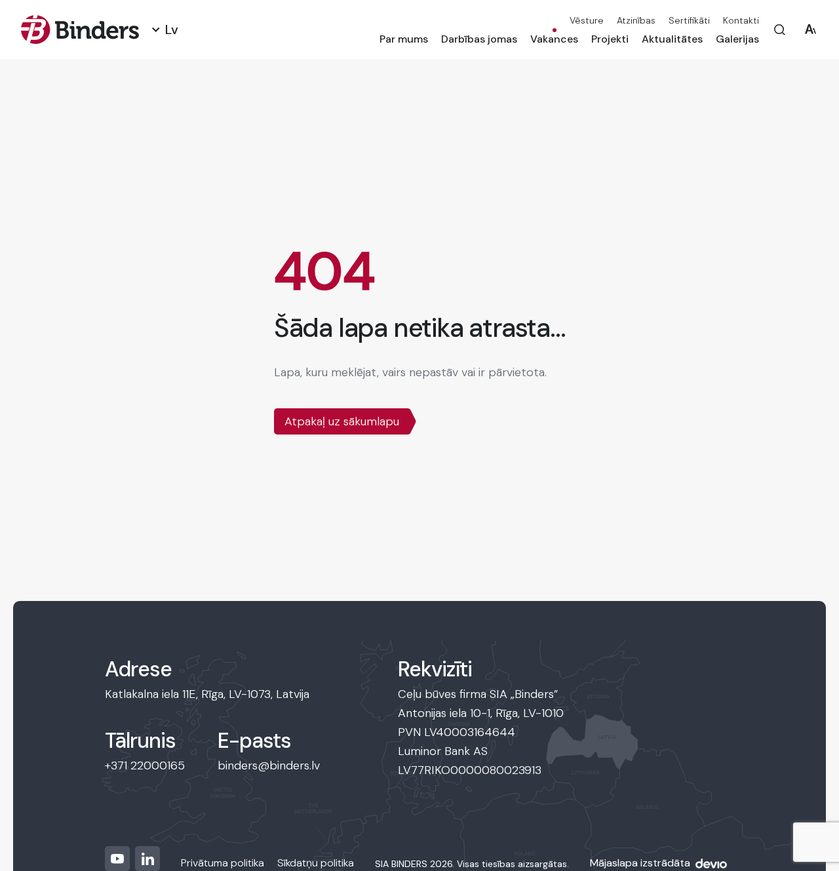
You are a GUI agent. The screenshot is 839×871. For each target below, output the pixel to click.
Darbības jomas (479, 39)
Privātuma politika (222, 863)
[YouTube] (117, 858)
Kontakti (741, 20)
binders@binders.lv (269, 765)
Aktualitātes (672, 39)
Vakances (554, 39)
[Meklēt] (779, 30)
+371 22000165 (145, 765)
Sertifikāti (689, 20)
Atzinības (636, 20)
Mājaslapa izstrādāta (640, 863)
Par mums (404, 39)
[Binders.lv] (80, 29)
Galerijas (737, 39)
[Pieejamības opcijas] (810, 30)
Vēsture (587, 20)
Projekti (610, 39)
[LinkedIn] (147, 858)
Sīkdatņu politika (315, 863)
